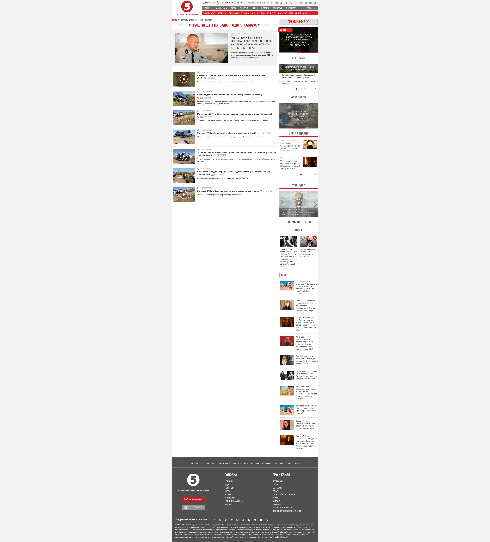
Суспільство (196, 463)
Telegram (232, 520)
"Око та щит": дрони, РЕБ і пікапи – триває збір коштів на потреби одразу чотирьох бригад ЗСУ (290, 166)
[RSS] (315, 3)
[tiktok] (281, 3)
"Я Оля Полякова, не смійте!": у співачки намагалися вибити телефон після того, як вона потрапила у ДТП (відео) (306, 323)
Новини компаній (234, 501)
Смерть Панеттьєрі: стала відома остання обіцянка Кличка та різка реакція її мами (306, 424)
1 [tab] (288, 52)
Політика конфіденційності (287, 511)
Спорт (297, 463)
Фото (227, 491)
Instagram (220, 520)
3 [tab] (301, 89)
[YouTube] (310, 3)
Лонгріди (229, 488)
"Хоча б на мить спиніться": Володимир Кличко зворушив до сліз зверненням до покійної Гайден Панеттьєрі (306, 287)
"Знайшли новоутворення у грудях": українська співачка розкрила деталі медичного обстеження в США (304, 343)
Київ (246, 463)
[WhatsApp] (291, 3)
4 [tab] (305, 89)
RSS (267, 520)
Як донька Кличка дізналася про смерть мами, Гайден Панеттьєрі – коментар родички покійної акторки (306, 392)
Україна (237, 463)
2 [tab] (308, 52)
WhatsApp (237, 520)
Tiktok (226, 520)
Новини (229, 481)
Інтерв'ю (229, 494)
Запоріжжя (211, 78)
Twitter (243, 520)
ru (268, 3)
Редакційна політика (283, 494)
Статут (275, 498)
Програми (277, 481)
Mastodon (249, 520)
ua (264, 3)
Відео (227, 484)
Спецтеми (230, 498)
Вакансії (276, 504)
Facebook (214, 520)
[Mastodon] (300, 3)
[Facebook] (271, 3)
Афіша (228, 504)
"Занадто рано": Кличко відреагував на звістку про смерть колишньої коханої (306, 409)
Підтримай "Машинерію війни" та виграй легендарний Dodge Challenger (290, 147)
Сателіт (276, 501)
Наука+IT (279, 463)
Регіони (255, 463)
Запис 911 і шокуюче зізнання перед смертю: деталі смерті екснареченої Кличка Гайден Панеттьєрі (307, 306)
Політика (211, 463)
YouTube (261, 520)
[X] (295, 3)
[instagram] (276, 3)
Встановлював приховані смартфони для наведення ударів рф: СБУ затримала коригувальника (298, 77)
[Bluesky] (305, 3)
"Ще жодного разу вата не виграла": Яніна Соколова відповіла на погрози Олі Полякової (306, 375)
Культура (267, 463)
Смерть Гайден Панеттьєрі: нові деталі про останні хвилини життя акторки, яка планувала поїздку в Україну (306, 442)
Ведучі (275, 484)
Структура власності (283, 508)
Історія (276, 491)
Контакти (277, 488)
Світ (289, 463)
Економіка (224, 463)
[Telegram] (286, 3)
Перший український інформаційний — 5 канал (187, 8)
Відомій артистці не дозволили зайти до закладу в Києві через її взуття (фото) (307, 360)
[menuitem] (207, 8)
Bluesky (255, 520)
